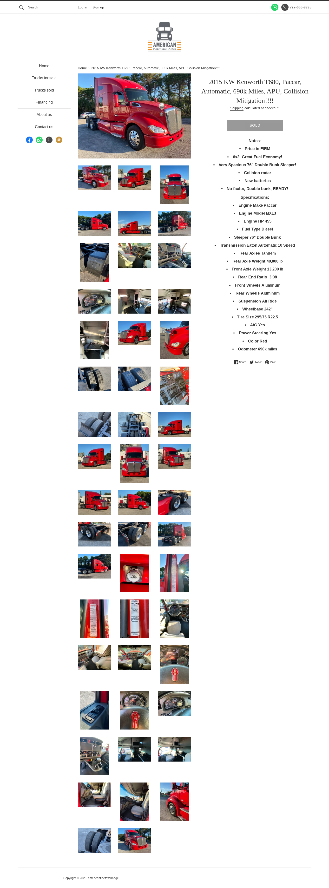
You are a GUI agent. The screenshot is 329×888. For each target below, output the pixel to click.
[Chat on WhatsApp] (275, 7)
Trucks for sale (44, 78)
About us (44, 114)
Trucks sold (44, 90)
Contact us (44, 127)
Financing (44, 102)
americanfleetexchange (103, 878)
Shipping (236, 108)
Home (44, 66)
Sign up (98, 7)
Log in (82, 7)
